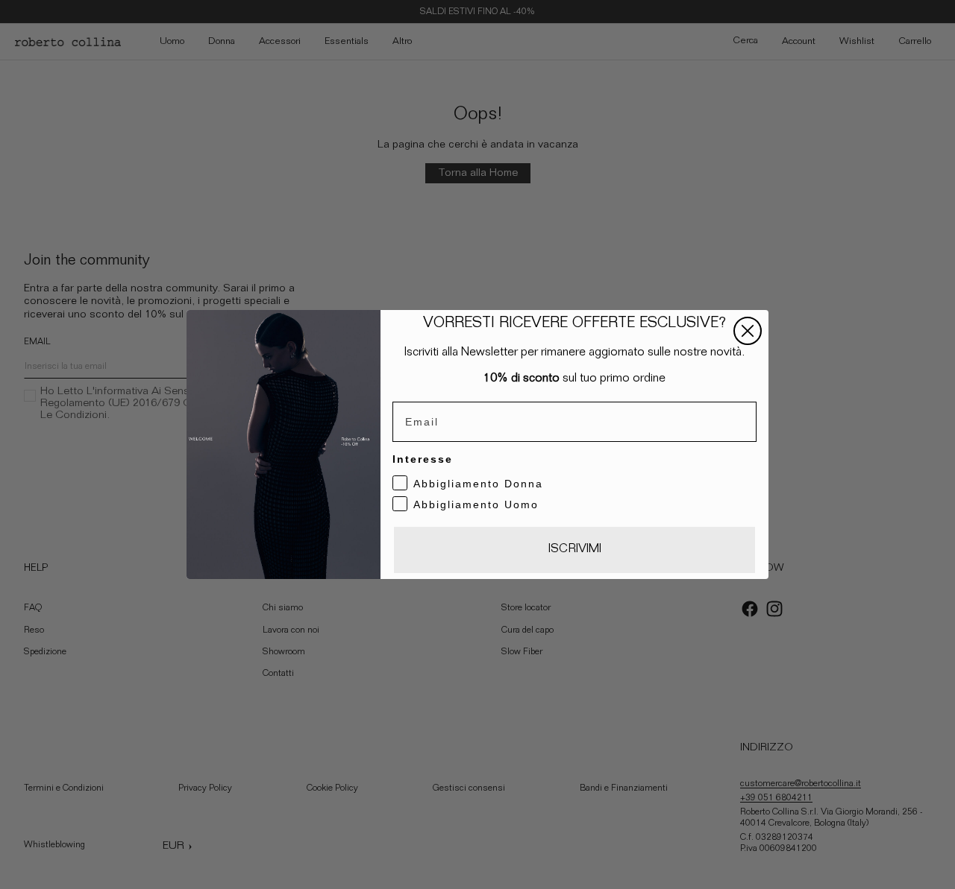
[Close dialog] (747, 330)
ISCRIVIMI (574, 550)
